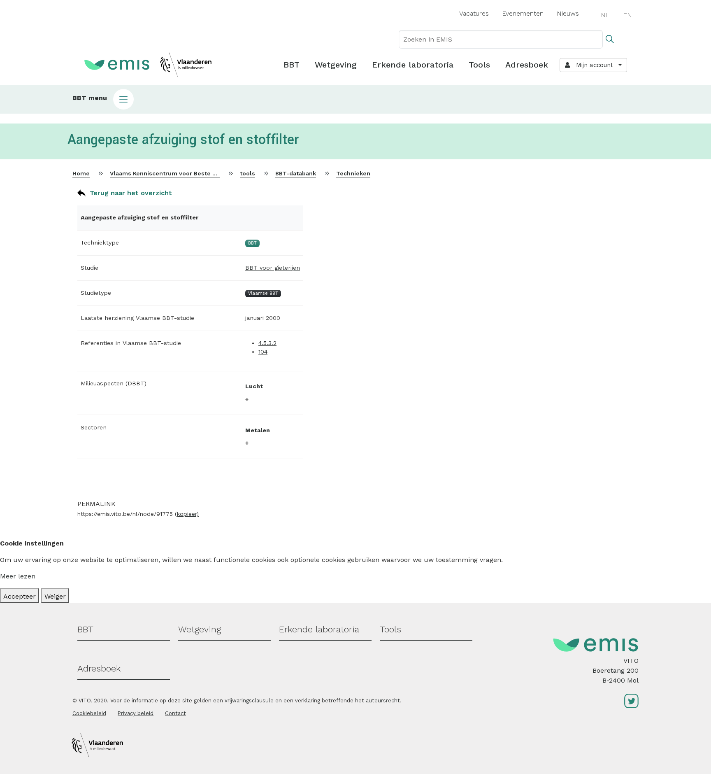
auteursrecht (383, 700)
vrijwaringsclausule (249, 700)
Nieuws (568, 13)
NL (605, 15)
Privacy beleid (135, 713)
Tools (479, 65)
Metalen (257, 430)
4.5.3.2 (267, 343)
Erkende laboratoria (412, 65)
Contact (175, 713)
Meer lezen (17, 576)
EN (627, 15)
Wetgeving (336, 65)
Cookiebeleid (89, 713)
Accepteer (19, 596)
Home (81, 173)
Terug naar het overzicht (131, 193)
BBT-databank (295, 173)
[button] (355, 99)
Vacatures (474, 13)
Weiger (55, 596)
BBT (291, 65)
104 (262, 351)
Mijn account (592, 65)
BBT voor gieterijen (272, 267)
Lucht (254, 386)
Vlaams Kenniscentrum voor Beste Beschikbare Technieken (197, 173)
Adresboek (526, 65)
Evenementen (523, 13)
